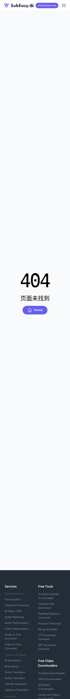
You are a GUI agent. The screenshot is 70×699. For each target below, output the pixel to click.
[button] (32, 5)
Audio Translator (15, 678)
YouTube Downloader (51, 673)
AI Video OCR (13, 611)
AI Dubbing (11, 666)
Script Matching (14, 617)
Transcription (13, 599)
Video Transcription (17, 628)
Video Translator (15, 672)
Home (38, 310)
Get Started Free (47, 5)
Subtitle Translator (16, 684)
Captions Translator (17, 690)
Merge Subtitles (48, 629)
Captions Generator (17, 605)
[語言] (32, 5)
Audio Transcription (17, 623)
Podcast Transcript (49, 623)
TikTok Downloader (50, 679)
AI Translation (13, 660)
